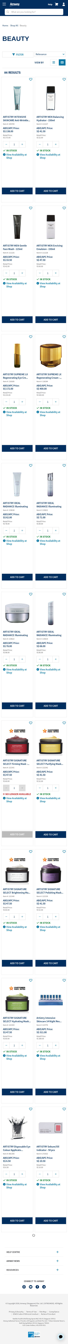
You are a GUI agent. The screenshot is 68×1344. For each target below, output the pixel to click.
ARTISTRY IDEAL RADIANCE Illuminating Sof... (49, 633)
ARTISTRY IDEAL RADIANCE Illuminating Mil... (49, 505)
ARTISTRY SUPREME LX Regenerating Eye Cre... (15, 376)
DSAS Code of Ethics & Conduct (25, 1314)
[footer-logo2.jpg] (34, 1334)
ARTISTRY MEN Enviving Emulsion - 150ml (49, 247)
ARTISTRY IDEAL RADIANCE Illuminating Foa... (15, 505)
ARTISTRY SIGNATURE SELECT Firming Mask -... (16, 762)
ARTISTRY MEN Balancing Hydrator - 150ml (50, 118)
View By (39, 62)
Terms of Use (31, 1311)
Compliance (54, 1311)
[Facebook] (37, 1287)
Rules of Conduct (48, 1314)
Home (5, 25)
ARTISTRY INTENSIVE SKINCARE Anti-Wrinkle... (16, 118)
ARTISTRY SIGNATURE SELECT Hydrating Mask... (17, 1019)
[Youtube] (30, 1287)
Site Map (42, 1311)
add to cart (17, 190)
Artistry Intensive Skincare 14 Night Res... (49, 1019)
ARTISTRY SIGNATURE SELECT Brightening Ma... (16, 891)
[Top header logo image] (15, 4)
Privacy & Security (16, 1311)
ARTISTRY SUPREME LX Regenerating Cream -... (49, 376)
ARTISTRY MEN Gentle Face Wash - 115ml (15, 247)
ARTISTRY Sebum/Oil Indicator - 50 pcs (48, 1148)
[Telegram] (44, 1287)
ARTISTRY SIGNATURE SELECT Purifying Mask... (50, 762)
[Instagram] (24, 1287)
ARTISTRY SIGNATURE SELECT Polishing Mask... (50, 891)
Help (50, 4)
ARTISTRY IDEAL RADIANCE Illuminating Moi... (15, 633)
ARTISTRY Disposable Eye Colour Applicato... (16, 1148)
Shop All (14, 25)
